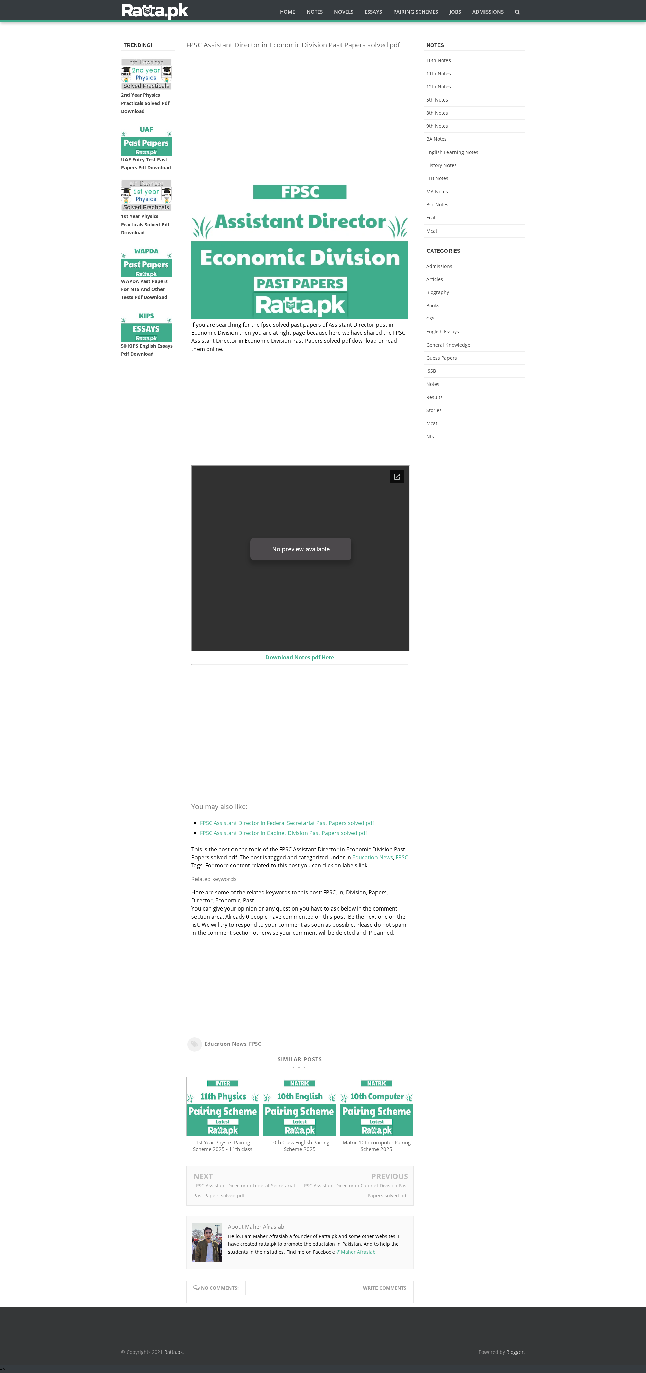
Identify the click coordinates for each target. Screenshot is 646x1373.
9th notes (437, 126)
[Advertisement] (299, 101)
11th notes (438, 73)
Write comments (384, 1288)
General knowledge (448, 344)
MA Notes (437, 191)
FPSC (402, 857)
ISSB (431, 371)
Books (432, 305)
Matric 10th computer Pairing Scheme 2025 (377, 1146)
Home (287, 11)
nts (430, 436)
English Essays (442, 331)
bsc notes (437, 204)
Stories (434, 410)
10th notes (438, 60)
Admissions (439, 266)
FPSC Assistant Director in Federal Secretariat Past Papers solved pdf (287, 823)
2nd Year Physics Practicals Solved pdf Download (145, 103)
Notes (432, 384)
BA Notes (436, 139)
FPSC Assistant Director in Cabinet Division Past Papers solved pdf (283, 833)
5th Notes (437, 99)
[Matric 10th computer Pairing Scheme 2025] (376, 1134)
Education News (372, 857)
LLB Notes (437, 178)
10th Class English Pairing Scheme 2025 (299, 1146)
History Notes (441, 165)
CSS (430, 318)
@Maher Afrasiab (356, 1252)
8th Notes (437, 113)
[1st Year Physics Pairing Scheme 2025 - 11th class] (222, 1134)
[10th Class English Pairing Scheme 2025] (299, 1134)
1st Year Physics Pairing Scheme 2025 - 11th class (222, 1146)
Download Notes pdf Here (299, 657)
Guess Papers (441, 358)
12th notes (438, 86)
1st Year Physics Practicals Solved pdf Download (145, 224)
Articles (434, 279)
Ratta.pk (173, 1352)
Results (434, 397)
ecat (431, 217)
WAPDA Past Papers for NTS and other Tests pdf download (144, 289)
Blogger (515, 1352)
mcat (431, 231)
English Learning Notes (452, 152)
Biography (437, 292)
